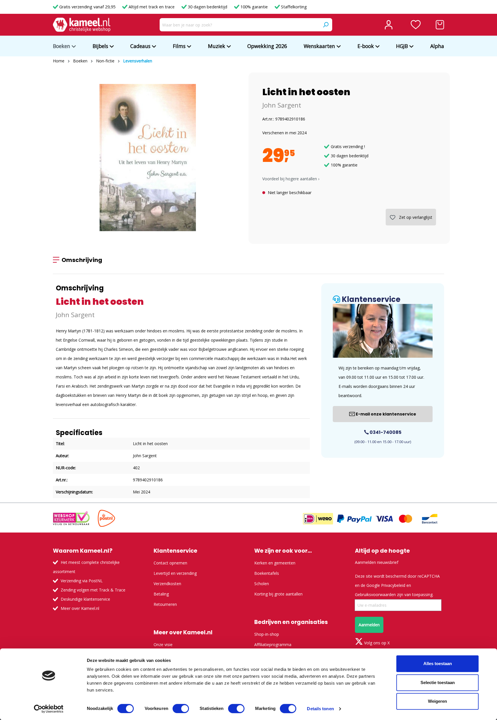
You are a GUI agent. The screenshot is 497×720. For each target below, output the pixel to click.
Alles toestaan (437, 663)
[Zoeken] (325, 24)
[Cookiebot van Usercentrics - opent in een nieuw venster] (49, 708)
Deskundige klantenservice (85, 599)
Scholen (261, 583)
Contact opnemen (170, 563)
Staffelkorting (293, 6)
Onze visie (163, 644)
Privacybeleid (393, 585)
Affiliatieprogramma (272, 644)
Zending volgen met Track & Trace (93, 590)
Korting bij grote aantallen (278, 594)
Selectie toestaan (437, 682)
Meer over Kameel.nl (80, 608)
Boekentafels (266, 573)
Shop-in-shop (266, 634)
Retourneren (165, 604)
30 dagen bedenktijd (207, 6)
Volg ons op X (376, 643)
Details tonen (320, 708)
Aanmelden (369, 624)
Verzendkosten (167, 583)
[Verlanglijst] (415, 24)
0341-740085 (385, 432)
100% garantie (254, 6)
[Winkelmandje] (440, 25)
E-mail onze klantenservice (385, 414)
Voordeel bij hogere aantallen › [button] (290, 178)
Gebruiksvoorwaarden (375, 594)
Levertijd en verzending (175, 573)
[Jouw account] (388, 24)
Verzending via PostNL (82, 580)
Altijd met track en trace (151, 6)
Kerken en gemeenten (274, 563)
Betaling (161, 594)
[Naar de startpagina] (81, 25)
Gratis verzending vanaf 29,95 (87, 6)
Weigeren (437, 701)
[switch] (181, 708)
